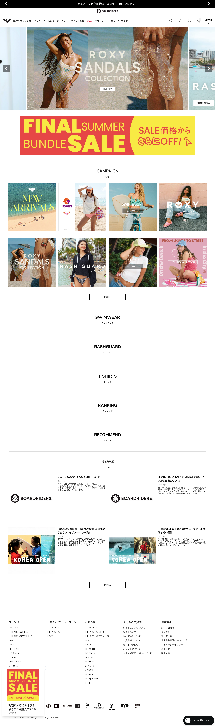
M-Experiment (92, 678)
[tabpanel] (107, 68)
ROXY (12, 640)
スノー (64, 20)
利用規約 (165, 648)
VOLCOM (89, 670)
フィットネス (77, 20)
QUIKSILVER (15, 627)
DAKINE (13, 657)
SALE (89, 20)
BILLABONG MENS (18, 631)
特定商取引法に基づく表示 (174, 640)
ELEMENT (14, 648)
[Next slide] (208, 3)
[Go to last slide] (6, 3)
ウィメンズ (25, 20)
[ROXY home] (7, 21)
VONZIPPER (15, 661)
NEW (16, 20)
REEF (87, 682)
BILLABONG (53, 631)
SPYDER (89, 674)
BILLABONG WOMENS (20, 636)
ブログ (124, 20)
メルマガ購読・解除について (137, 653)
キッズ (37, 20)
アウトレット (101, 20)
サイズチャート (169, 631)
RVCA (12, 644)
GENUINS (89, 665)
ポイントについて (132, 648)
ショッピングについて (134, 627)
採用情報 (165, 653)
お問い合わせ (167, 627)
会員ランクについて (133, 644)
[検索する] (170, 21)
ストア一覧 (166, 636)
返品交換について (132, 636)
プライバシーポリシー (172, 644)
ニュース (115, 20)
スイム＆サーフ (51, 20)
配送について (129, 631)
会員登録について (132, 640)
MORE (107, 297)
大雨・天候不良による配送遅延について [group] (107, 4)
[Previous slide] (6, 68)
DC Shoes (14, 653)
